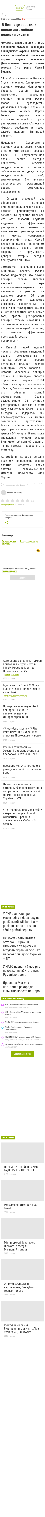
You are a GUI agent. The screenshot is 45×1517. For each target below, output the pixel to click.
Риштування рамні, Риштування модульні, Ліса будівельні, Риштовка (21, 1328)
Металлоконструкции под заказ (20, 1206)
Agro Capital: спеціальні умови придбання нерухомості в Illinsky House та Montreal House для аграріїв (22, 666)
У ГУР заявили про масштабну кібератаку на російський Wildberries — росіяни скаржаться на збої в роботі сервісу (22, 817)
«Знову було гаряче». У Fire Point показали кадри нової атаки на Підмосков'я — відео (22, 732)
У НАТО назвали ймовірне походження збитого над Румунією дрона (21, 970)
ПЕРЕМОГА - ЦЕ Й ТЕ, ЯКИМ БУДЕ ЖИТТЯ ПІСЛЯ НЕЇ (21, 1168)
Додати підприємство (22, 1054)
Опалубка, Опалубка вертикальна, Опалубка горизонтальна (19, 1287)
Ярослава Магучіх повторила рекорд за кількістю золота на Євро (22, 769)
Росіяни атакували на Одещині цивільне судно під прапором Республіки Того (21, 750)
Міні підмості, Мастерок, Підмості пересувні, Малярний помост (19, 1246)
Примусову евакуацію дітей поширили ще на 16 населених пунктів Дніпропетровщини (20, 712)
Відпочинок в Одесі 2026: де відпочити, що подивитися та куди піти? (21, 688)
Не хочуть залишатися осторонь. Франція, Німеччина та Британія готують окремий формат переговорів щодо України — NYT (22, 791)
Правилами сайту (9, 571)
